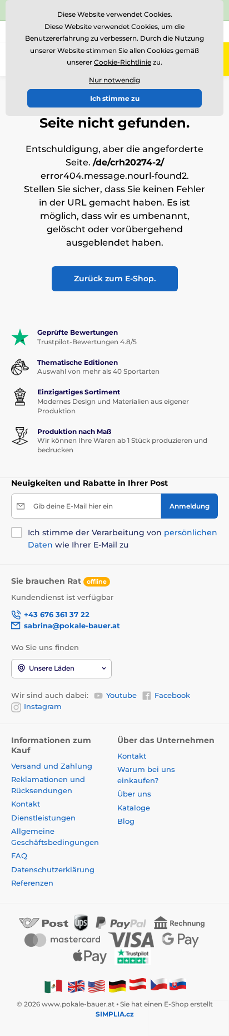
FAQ (19, 855)
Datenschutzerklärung (52, 869)
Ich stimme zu (115, 98)
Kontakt (25, 803)
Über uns (134, 793)
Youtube (121, 695)
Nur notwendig (114, 80)
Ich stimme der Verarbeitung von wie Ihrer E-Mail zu (122, 538)
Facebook (172, 695)
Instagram (43, 706)
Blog (126, 821)
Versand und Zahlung (51, 765)
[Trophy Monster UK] (76, 985)
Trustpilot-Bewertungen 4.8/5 (87, 342)
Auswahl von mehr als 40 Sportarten (98, 371)
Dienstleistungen (43, 817)
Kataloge (133, 807)
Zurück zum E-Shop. (115, 278)
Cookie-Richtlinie (122, 62)
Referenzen (32, 882)
